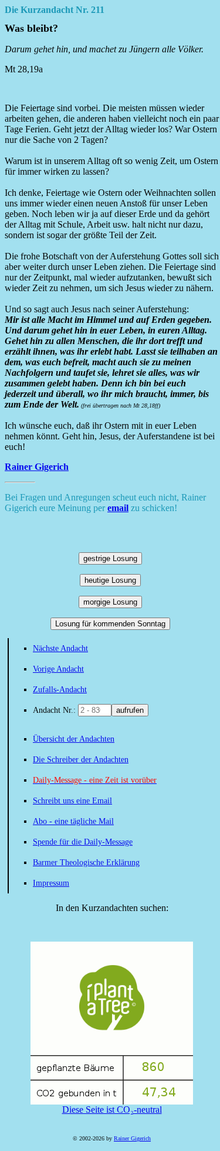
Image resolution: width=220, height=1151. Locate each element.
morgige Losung (110, 602)
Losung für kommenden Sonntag (110, 623)
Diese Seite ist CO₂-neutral (112, 1110)
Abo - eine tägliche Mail (73, 821)
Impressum (51, 883)
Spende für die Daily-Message (83, 842)
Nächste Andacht (60, 648)
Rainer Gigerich (37, 467)
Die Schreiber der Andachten (80, 759)
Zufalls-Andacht (60, 689)
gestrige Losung (110, 558)
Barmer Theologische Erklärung (86, 862)
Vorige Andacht (58, 669)
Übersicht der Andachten (73, 739)
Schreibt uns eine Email (72, 800)
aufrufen (130, 710)
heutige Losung (110, 580)
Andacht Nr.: (55, 710)
